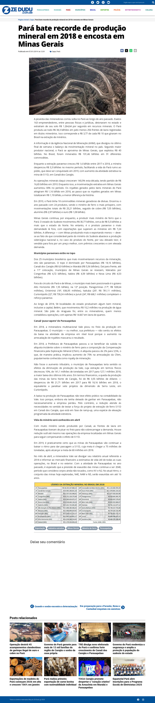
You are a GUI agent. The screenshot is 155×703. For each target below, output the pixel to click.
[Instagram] (103, 2)
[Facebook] (138, 699)
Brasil (93, 10)
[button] (122, 50)
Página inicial (23, 20)
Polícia (117, 10)
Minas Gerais (73, 528)
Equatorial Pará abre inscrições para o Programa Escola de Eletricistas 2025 (127, 681)
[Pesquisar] (153, 2)
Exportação (40, 528)
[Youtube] (108, 2)
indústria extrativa (56, 528)
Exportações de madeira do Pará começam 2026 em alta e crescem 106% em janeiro (25, 681)
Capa (32, 20)
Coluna (149, 10)
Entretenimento (133, 10)
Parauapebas (43, 10)
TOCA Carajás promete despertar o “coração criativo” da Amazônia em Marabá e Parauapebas (94, 683)
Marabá (57, 10)
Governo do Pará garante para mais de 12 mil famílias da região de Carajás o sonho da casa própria (60, 649)
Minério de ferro (89, 528)
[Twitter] (97, 2)
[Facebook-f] (92, 2)
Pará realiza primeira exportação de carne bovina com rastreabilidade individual (60, 681)
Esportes (105, 10)
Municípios (80, 10)
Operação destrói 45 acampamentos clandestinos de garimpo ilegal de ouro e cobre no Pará (25, 649)
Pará (68, 10)
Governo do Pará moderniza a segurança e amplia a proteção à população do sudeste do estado (129, 649)
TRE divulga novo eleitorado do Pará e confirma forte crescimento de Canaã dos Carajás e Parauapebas (93, 649)
